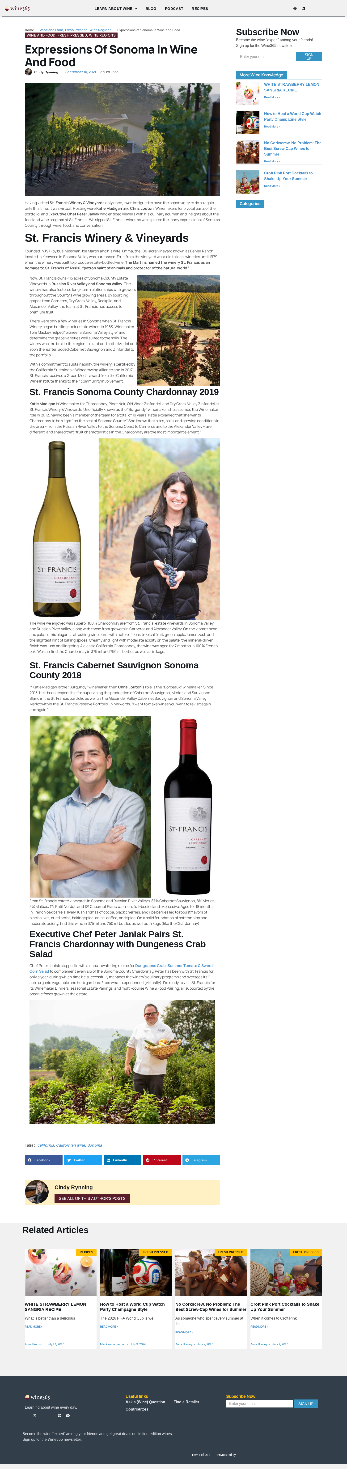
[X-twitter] (35, 1415)
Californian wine (70, 1145)
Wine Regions (100, 30)
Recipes (200, 9)
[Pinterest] (295, 8)
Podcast (174, 9)
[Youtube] (287, 8)
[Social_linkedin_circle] (68, 1415)
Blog (151, 9)
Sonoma (94, 1145)
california (45, 1145)
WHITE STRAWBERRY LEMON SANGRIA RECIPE (55, 1307)
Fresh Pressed (76, 30)
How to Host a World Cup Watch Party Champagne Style (132, 1307)
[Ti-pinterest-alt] (59, 1415)
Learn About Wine (113, 9)
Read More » (272, 97)
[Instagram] (278, 8)
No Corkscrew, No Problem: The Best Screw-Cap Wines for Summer (293, 148)
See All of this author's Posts (92, 1198)
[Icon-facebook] (270, 8)
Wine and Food (51, 30)
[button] (44, 1160)
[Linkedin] (303, 8)
